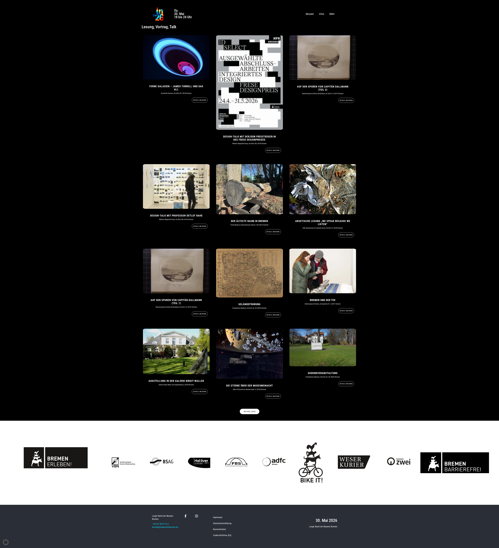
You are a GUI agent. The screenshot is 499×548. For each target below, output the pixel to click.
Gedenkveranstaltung (323, 373)
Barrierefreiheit (219, 529)
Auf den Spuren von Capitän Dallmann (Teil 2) (322, 88)
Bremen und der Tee (323, 300)
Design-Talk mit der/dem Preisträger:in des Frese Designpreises (249, 138)
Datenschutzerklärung (222, 523)
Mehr (332, 13)
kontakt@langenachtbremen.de (165, 527)
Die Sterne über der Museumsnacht (249, 385)
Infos (321, 13)
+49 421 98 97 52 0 (161, 524)
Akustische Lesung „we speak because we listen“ (322, 222)
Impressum (217, 517)
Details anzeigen (199, 100)
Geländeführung (249, 304)
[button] (5, 542)
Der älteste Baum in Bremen (249, 221)
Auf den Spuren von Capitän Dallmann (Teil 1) (176, 301)
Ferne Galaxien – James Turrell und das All (176, 88)
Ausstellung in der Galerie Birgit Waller (176, 380)
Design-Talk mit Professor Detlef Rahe (176, 215)
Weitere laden (249, 411)
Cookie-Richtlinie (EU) (222, 535)
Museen (310, 13)
